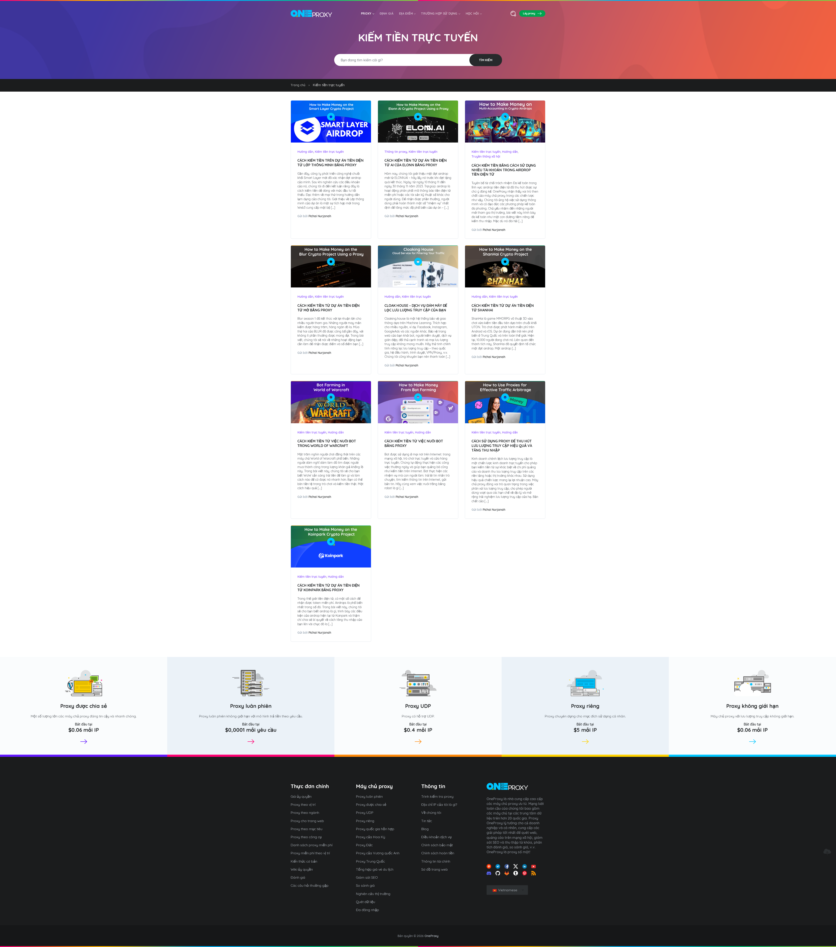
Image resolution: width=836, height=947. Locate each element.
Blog (425, 829)
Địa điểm (406, 13)
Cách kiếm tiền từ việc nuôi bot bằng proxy (413, 443)
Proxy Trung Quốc (370, 861)
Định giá (386, 13)
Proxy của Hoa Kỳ (370, 837)
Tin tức (426, 821)
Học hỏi (472, 13)
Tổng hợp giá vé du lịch (374, 869)
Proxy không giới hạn (752, 706)
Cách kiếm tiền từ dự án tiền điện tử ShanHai (503, 307)
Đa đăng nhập (367, 910)
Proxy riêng (585, 706)
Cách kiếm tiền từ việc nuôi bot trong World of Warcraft (326, 443)
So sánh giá (365, 885)
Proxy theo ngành (305, 812)
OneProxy (431, 936)
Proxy (366, 13)
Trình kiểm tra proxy (437, 796)
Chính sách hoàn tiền (437, 853)
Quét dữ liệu (365, 902)
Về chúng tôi (431, 812)
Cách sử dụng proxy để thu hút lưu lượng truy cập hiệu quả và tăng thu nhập (502, 445)
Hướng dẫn (305, 152)
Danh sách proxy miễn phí (311, 845)
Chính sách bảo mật (437, 845)
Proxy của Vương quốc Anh (377, 853)
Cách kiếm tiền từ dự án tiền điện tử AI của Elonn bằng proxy (415, 162)
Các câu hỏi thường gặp (310, 885)
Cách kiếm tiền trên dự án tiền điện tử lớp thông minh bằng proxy (330, 162)
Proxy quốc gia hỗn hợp (375, 829)
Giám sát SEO (367, 877)
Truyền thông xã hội (486, 156)
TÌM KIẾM (485, 60)
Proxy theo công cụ (306, 837)
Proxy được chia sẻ (83, 706)
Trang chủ (298, 85)
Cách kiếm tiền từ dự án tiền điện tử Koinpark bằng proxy (328, 587)
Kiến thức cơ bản (304, 861)
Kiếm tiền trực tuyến (329, 152)
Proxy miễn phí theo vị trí (310, 853)
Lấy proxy (529, 13)
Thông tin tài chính (435, 861)
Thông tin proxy (395, 152)
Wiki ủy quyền (302, 869)
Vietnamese (507, 890)
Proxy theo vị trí (303, 804)
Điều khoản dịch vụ (436, 837)
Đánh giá (298, 877)
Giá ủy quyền (301, 796)
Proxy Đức (364, 845)
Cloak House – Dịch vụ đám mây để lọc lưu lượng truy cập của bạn (415, 307)
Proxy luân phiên (250, 706)
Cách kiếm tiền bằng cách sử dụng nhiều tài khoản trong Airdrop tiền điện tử (504, 170)
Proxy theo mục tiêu (306, 829)
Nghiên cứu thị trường (373, 894)
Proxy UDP (418, 706)
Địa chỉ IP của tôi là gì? (439, 804)
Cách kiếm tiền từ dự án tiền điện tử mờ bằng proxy (328, 307)
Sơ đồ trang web (434, 869)
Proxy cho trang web (307, 821)
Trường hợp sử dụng (439, 13)
